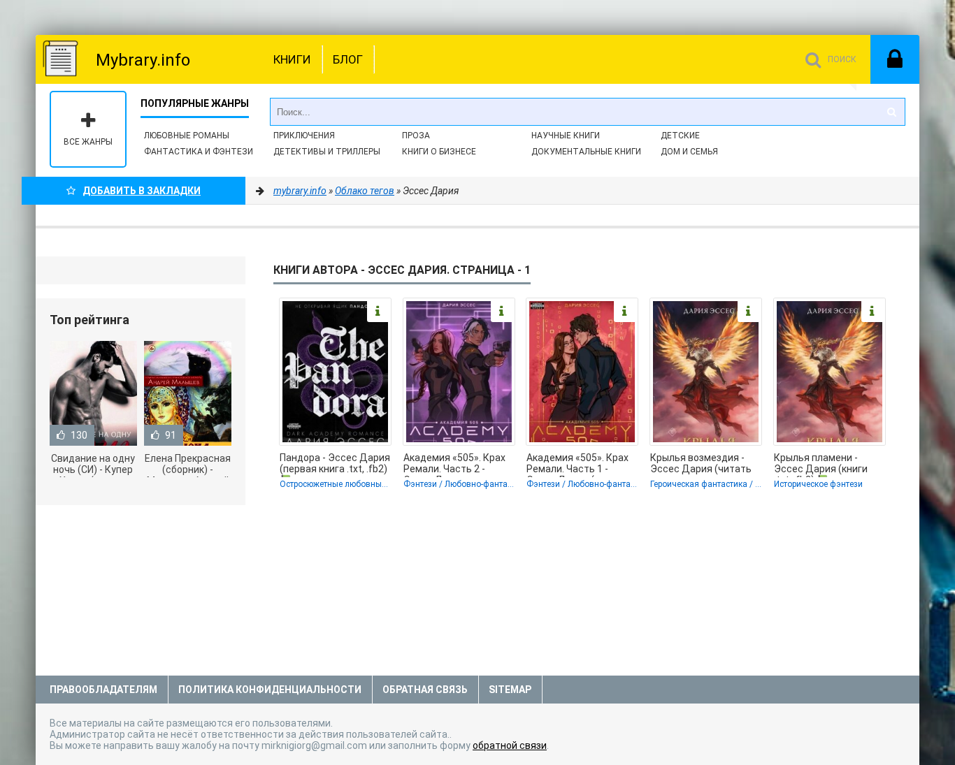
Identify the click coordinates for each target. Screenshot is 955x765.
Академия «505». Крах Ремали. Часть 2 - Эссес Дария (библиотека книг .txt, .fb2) (454, 464)
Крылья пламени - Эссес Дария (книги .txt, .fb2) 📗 (821, 464)
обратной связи (510, 745)
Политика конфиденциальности (269, 689)
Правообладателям (103, 689)
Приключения (304, 135)
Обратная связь (425, 689)
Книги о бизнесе (439, 151)
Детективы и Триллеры (326, 151)
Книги (292, 59)
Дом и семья (689, 151)
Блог (348, 59)
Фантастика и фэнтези (198, 151)
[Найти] (891, 111)
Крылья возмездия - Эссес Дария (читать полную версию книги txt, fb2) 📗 (701, 464)
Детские (680, 135)
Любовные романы (186, 135)
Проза (416, 135)
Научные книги (565, 135)
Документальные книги (586, 151)
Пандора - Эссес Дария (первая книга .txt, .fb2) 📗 (335, 464)
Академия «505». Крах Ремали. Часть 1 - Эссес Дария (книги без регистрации (577, 464)
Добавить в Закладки (141, 190)
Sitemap (510, 689)
